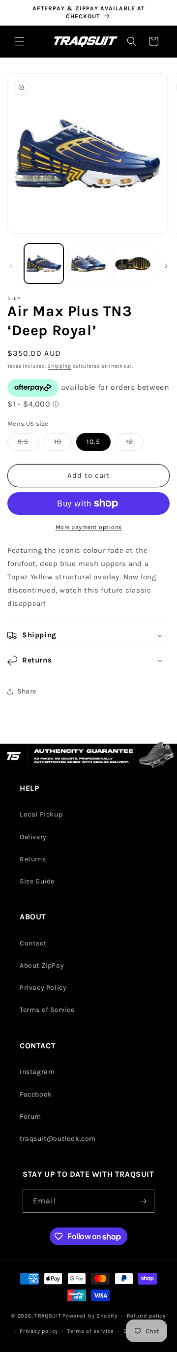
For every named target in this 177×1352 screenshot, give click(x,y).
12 (135, 444)
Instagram (37, 1072)
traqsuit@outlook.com (58, 1138)
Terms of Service (47, 1010)
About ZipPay (42, 965)
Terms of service (90, 1331)
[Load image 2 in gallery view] (88, 263)
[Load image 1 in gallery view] (43, 263)
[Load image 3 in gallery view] (132, 263)
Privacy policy (39, 1331)
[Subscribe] (143, 1201)
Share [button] (26, 691)
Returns (33, 859)
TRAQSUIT (47, 1316)
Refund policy (146, 1316)
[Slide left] (11, 266)
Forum (30, 1116)
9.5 (28, 444)
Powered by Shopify (90, 1316)
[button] (19, 41)
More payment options (89, 527)
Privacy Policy (43, 987)
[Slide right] (166, 266)
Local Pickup (41, 814)
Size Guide (37, 881)
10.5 (93, 442)
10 (63, 444)
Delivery (33, 837)
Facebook (36, 1094)
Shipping (59, 366)
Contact (33, 943)
